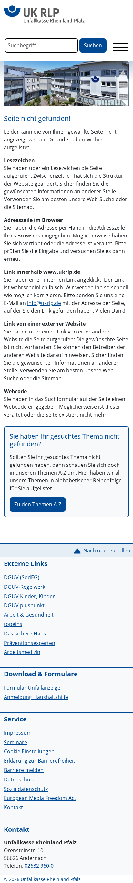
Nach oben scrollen (106, 550)
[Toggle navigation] (120, 47)
